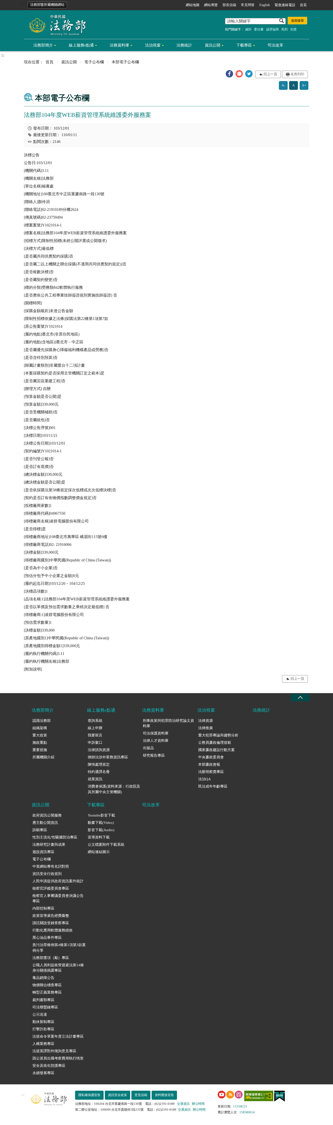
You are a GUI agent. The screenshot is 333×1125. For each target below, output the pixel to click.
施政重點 (39, 742)
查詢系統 (95, 721)
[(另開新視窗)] (221, 1094)
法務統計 (184, 45)
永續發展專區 (43, 1073)
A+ (304, 85)
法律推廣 (205, 728)
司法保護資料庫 (155, 733)
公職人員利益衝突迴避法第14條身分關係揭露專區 (58, 968)
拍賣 (293, 29)
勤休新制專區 (43, 1022)
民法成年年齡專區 (212, 786)
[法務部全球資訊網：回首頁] (55, 24)
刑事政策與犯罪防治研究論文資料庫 (168, 723)
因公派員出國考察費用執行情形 (58, 1058)
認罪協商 (272, 29)
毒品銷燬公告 (43, 978)
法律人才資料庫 (155, 741)
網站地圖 (192, 5)
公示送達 (39, 1014)
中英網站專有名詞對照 (50, 866)
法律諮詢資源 (99, 750)
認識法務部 (41, 721)
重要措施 (39, 750)
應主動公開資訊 (45, 823)
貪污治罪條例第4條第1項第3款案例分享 (59, 947)
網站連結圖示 (99, 852)
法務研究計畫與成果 (48, 844)
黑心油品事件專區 (47, 937)
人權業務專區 (43, 1044)
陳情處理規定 (99, 764)
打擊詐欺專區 (43, 1029)
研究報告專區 (154, 755)
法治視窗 (153, 45)
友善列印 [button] (297, 74)
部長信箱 (229, 5)
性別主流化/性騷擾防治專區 (54, 837)
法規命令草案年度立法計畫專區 (58, 1036)
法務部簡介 (43, 45)
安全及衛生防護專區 (48, 1066)
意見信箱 (141, 1095)
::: (22, 4)
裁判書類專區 (43, 1000)
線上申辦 (95, 728)
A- (283, 85)
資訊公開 (212, 45)
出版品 (148, 748)
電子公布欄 (94, 62)
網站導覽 (211, 5)
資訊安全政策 (117, 1095)
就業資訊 (95, 779)
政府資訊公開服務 (47, 815)
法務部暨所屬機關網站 (47, 5)
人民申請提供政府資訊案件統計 (58, 881)
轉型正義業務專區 (47, 992)
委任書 (259, 29)
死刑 (284, 29)
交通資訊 (183, 1104)
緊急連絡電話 (285, 5)
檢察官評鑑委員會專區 (50, 888)
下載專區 (244, 45)
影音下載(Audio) (101, 830)
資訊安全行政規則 (47, 874)
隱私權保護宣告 (89, 1095)
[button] (229, 73)
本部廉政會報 (209, 764)
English (264, 5)
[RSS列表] (230, 1094)
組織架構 (39, 728)
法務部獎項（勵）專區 (50, 958)
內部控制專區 (43, 908)
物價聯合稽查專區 (47, 985)
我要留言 (95, 735)
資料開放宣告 (164, 1095)
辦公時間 (198, 1104)
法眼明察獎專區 (211, 772)
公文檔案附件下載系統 (106, 844)
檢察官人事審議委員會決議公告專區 (58, 898)
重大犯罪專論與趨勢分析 (218, 735)
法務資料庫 (119, 45)
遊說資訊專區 (43, 852)
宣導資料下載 (99, 837)
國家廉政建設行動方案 (216, 750)
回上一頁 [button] (270, 74)
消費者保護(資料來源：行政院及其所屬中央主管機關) (114, 789)
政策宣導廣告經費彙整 (50, 916)
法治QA (204, 779)
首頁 (303, 5)
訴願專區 (39, 830)
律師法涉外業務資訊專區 (108, 757)
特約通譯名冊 (99, 772)
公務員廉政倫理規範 (214, 742)
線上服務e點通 (81, 45)
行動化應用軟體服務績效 (52, 930)
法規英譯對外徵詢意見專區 (54, 1051)
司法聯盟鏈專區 (45, 1007)
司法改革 (275, 45)
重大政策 (39, 735)
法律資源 (205, 721)
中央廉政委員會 (211, 757)
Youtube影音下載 (101, 815)
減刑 (248, 29)
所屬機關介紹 (43, 757)
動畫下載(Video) (101, 823)
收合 (300, 697)
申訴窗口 (95, 742)
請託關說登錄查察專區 (50, 923)
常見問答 (248, 5)
